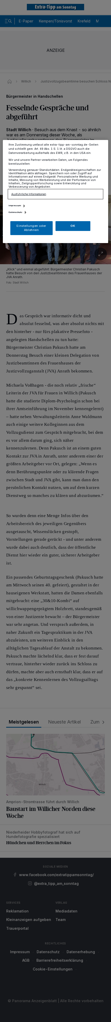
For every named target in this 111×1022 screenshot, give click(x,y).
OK (72, 226)
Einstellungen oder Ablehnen (31, 228)
